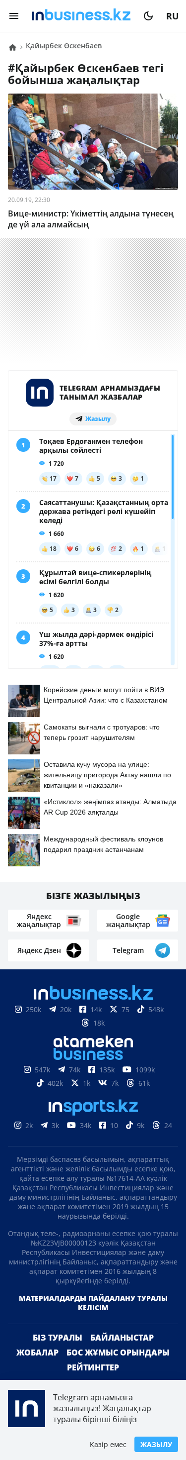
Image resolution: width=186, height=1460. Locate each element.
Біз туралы (57, 1353)
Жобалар (37, 1368)
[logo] (81, 16)
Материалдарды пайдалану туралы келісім (93, 1318)
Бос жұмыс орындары (118, 1368)
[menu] (14, 16)
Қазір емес (108, 1444)
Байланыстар (122, 1353)
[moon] (148, 16)
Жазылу (156, 1444)
